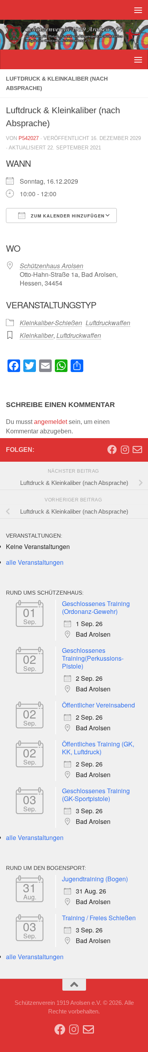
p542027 (29, 138)
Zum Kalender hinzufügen (67, 216)
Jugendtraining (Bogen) (95, 878)
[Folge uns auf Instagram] (124, 449)
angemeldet (50, 421)
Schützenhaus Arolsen (51, 265)
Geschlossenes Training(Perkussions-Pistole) (93, 658)
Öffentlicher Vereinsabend (98, 704)
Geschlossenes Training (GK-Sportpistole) (96, 794)
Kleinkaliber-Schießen (51, 322)
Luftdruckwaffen (108, 322)
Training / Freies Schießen (99, 917)
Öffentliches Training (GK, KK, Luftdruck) (98, 747)
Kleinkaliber (36, 335)
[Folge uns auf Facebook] (112, 449)
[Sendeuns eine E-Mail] (137, 449)
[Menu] (138, 10)
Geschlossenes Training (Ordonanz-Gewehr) (96, 607)
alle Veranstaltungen (35, 562)
